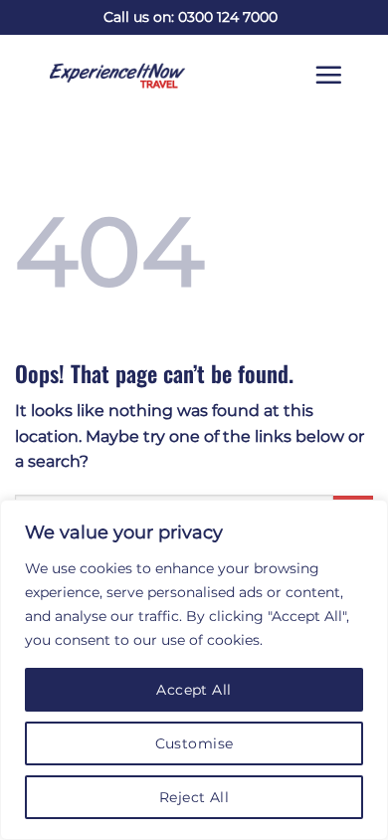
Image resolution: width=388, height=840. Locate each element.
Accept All (193, 690)
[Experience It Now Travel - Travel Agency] (102, 76)
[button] (343, 75)
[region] (194, 670)
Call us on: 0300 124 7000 (190, 17)
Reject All (194, 797)
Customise (194, 743)
